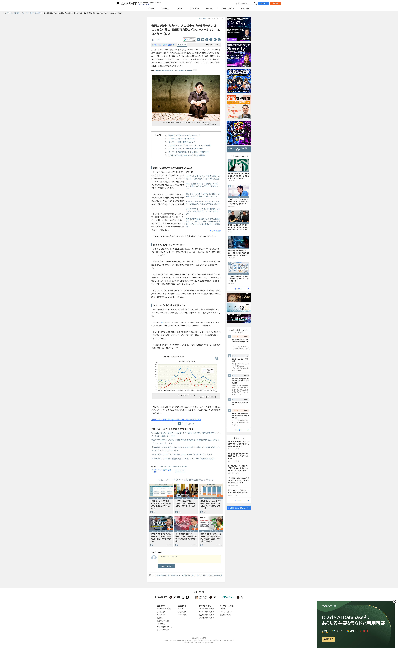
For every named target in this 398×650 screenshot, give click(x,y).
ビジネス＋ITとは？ (145, 4)
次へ (190, 423)
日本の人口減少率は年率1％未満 (181, 138)
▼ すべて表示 (215, 230)
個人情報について (225, 615)
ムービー (179, 8)
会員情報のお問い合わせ (206, 615)
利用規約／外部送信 (163, 621)
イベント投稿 (182, 615)
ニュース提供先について (164, 627)
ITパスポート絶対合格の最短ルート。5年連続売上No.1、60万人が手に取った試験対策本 (187, 575)
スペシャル (165, 8)
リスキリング (194, 8)
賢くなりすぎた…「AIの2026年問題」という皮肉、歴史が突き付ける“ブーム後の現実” (203, 211)
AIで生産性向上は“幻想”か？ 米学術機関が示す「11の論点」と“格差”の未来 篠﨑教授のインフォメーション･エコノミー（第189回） (203, 223)
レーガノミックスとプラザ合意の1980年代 (186, 148)
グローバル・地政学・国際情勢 (164, 45)
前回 (161, 322)
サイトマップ (161, 615)
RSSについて (161, 624)
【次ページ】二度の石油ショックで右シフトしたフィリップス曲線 (176, 419)
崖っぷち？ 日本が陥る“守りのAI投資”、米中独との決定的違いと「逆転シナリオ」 (203, 194)
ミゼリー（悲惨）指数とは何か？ (182, 142)
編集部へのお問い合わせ (206, 609)
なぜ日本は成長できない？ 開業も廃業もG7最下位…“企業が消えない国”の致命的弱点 (203, 177)
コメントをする (166, 566)
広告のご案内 (182, 612)
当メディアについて (163, 630)
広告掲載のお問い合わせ (206, 618)
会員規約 (159, 618)
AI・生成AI (210, 8)
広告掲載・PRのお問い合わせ (238, 508)
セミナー (151, 8)
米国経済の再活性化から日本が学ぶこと (184, 135)
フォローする (183, 45)
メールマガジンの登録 (163, 609)
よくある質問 (161, 612)
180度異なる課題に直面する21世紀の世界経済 (187, 155)
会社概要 (222, 609)
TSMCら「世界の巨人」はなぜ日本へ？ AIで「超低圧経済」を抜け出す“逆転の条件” (203, 202)
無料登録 (275, 3)
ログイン (263, 3)
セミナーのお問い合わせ (206, 612)
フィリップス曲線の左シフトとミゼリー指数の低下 (189, 152)
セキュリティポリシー (226, 612)
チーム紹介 (181, 609)
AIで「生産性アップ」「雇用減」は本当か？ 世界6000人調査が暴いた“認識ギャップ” (203, 186)
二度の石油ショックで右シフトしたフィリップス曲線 (190, 145)
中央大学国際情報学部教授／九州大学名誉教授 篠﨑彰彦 (174, 70)
